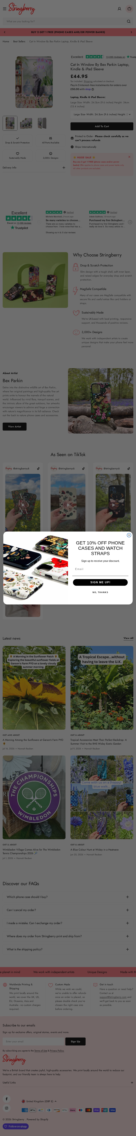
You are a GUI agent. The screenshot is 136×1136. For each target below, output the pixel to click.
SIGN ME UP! (100, 582)
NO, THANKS (100, 592)
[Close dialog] (129, 535)
